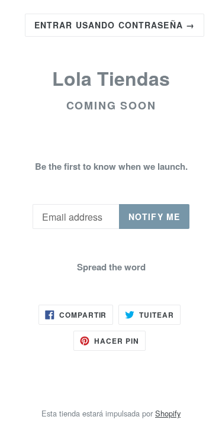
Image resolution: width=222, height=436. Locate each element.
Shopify (168, 413)
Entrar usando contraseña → (114, 25)
